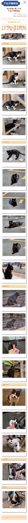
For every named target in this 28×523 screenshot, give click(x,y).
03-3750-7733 (21, 16)
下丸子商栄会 (14, 10)
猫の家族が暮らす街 (14, 8)
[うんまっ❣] (14, 345)
